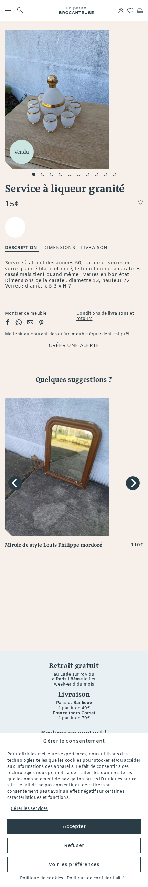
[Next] (133, 483)
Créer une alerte (74, 346)
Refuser (74, 845)
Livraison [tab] (94, 248)
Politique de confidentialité (96, 878)
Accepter (74, 826)
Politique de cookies (41, 878)
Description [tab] (22, 248)
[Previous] (15, 483)
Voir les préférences (74, 864)
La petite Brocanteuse (76, 10)
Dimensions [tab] (59, 248)
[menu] (8, 10)
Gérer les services (29, 809)
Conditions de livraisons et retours (105, 316)
